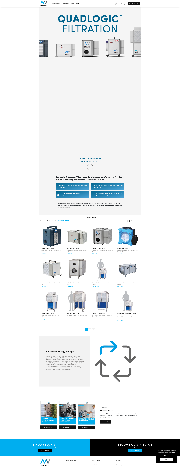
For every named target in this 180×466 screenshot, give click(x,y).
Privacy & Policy (166, 455)
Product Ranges (56, 3)
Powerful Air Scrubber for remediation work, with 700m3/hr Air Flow (127, 251)
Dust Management (51, 220)
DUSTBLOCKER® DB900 (47, 281)
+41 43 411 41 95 (134, 3)
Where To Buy (94, 465)
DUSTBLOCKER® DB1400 (73, 281)
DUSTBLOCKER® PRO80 (98, 313)
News (72, 3)
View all (105, 421)
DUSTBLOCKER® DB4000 (124, 281)
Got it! (167, 459)
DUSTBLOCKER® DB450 (47, 248)
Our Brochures (106, 410)
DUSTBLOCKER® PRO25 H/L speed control (126, 314)
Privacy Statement (70, 465)
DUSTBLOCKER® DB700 (123, 248)
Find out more (45, 450)
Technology (65, 3)
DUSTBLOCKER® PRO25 (98, 281)
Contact (78, 3)
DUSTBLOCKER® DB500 (73, 248)
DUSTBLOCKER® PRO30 (47, 313)
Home (41, 220)
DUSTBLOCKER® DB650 (98, 248)
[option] (40, 47)
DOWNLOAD (50, 427)
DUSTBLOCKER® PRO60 (73, 313)
